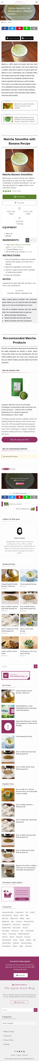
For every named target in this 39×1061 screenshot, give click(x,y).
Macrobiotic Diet (7, 915)
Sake (22, 930)
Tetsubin (28, 940)
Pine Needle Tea (6, 924)
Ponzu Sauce (16, 924)
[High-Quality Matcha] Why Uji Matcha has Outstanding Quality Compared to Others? (24, 119)
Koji (27, 912)
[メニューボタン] (2, 2)
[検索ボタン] (36, 2)
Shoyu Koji (19, 937)
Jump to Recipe (13, 38)
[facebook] (15, 1051)
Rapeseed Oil (26, 924)
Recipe (13, 469)
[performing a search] (35, 666)
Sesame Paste (12, 934)
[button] (5, 28)
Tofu (34, 940)
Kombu (32, 912)
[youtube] (19, 1051)
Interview (25, 1055)
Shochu (12, 937)
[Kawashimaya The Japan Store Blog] (19, 2)
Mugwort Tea (14, 918)
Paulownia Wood (29, 921)
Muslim (22, 918)
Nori (12, 921)
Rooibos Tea (14, 930)
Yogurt (21, 946)
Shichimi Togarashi (23, 934)
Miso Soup (5, 918)
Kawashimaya (19, 912)
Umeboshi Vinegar (26, 943)
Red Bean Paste (6, 927)
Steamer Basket (6, 940)
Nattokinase (5, 921)
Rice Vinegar (5, 930)
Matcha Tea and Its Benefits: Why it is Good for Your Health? (24, 106)
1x (27, 240)
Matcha (6, 17)
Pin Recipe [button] (20, 203)
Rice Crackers (17, 927)
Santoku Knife (30, 930)
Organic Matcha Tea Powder (20, 245)
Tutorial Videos (6, 943)
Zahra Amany (19, 538)
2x (31, 240)
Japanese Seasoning (7, 912)
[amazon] (22, 1051)
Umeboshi (16, 943)
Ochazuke (19, 921)
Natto (28, 918)
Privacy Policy (9, 1040)
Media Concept (9, 1031)
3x (34, 240)
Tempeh (21, 940)
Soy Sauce (27, 937)
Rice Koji (25, 927)
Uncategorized (6, 946)
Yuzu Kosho (28, 946)
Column (18, 1055)
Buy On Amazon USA (20, 439)
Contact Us (7, 1036)
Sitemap (7, 1044)
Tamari (15, 940)
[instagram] (17, 1051)
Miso (27, 915)
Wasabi (15, 946)
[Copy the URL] (34, 28)
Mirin (21, 915)
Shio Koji (4, 937)
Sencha (4, 934)
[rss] (24, 1051)
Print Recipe (28, 38)
